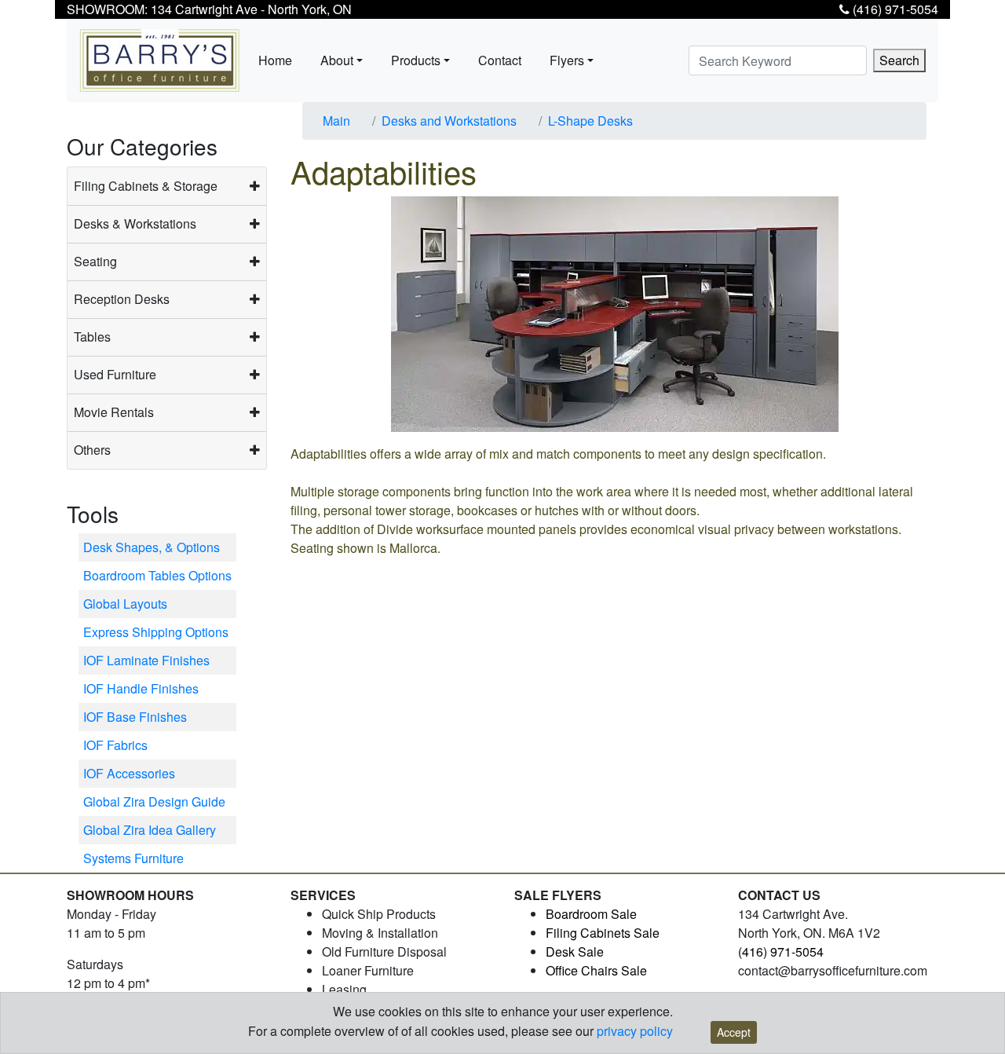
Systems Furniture (133, 858)
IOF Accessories (129, 773)
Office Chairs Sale (596, 970)
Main (336, 121)
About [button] (336, 60)
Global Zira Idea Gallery (149, 830)
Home (275, 60)
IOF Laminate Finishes (146, 660)
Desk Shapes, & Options (151, 547)
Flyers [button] (567, 60)
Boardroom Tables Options (157, 575)
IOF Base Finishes (135, 717)
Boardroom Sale (591, 914)
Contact (499, 60)
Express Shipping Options (155, 632)
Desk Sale (575, 951)
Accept (734, 1032)
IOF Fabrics (115, 745)
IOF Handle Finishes (141, 688)
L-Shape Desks (590, 121)
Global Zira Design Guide (154, 801)
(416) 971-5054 (894, 9)
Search (899, 60)
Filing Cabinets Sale (603, 933)
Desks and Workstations (449, 121)
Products (415, 60)
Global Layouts (125, 604)
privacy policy (635, 1031)
